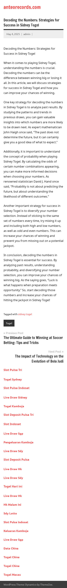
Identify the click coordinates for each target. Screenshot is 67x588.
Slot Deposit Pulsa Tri (19, 415)
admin (26, 34)
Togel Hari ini (13, 486)
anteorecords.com (22, 7)
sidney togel (25, 314)
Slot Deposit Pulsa (16, 460)
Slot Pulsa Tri (13, 370)
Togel (9, 323)
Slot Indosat (12, 424)
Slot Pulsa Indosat (16, 388)
